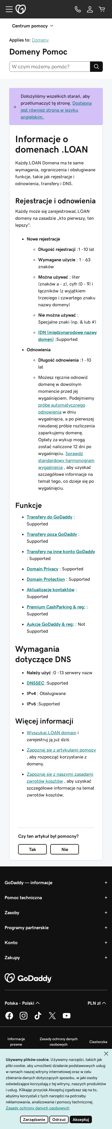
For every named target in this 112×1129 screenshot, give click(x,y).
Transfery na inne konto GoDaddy (61, 551)
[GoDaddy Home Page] (28, 978)
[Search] (96, 66)
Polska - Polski (19, 1003)
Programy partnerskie (27, 927)
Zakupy (12, 957)
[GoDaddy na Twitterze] (52, 1018)
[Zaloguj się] (89, 9)
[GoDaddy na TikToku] (38, 1018)
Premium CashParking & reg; (56, 606)
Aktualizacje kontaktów (50, 589)
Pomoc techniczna (23, 897)
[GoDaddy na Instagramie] (23, 1018)
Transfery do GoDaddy (49, 516)
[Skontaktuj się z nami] (77, 9)
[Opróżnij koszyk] (102, 9)
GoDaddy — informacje (28, 882)
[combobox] (50, 66)
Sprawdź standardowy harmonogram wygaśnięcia (66, 460)
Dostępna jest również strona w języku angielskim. (56, 110)
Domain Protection (46, 579)
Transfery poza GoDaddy (52, 534)
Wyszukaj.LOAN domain (51, 732)
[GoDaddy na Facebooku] (9, 1018)
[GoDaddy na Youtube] (66, 1018)
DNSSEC (35, 683)
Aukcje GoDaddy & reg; (50, 624)
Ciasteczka (98, 1042)
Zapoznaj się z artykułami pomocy (61, 749)
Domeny (40, 39)
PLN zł (94, 1003)
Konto (11, 942)
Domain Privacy (42, 568)
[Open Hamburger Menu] (7, 9)
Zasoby (12, 912)
